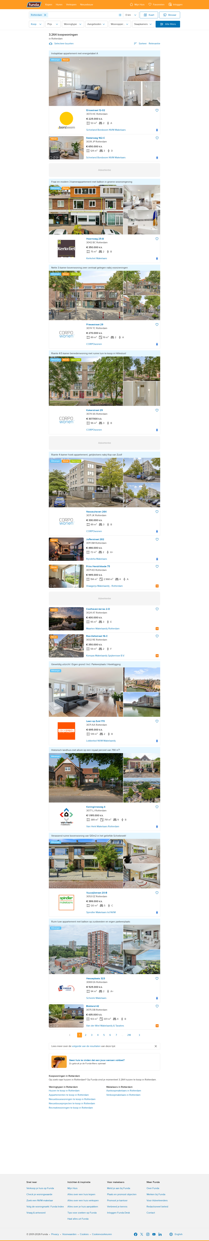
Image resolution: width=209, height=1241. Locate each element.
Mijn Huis (72, 1188)
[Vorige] (70, 1035)
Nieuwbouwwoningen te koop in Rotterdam (72, 1099)
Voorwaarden (69, 1234)
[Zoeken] (120, 15)
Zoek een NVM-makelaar (39, 1200)
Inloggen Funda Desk (118, 1212)
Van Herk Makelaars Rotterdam (102, 826)
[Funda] (34, 4)
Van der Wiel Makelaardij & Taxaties (105, 1025)
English (179, 1234)
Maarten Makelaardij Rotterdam (102, 628)
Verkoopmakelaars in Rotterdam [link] (123, 1094)
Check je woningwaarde (39, 1194)
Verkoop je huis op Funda (40, 1188)
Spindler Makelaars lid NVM (101, 912)
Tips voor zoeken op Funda (82, 1212)
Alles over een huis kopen (81, 1194)
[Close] (45, 15)
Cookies (84, 1234)
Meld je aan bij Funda (118, 1188)
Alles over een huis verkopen (83, 1200)
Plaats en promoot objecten (121, 1194)
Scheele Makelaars (96, 998)
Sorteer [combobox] (149, 43)
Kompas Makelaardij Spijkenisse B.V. (105, 655)
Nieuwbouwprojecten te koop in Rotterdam (72, 1103)
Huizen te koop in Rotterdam (64, 1090)
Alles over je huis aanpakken (82, 1206)
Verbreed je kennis (117, 1206)
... (122, 1035)
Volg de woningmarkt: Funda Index (45, 1206)
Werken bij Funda (156, 1194)
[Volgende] (139, 1035)
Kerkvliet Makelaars (96, 258)
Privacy (55, 1234)
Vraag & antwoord (35, 1212)
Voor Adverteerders (157, 1200)
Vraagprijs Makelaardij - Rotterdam (104, 585)
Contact (151, 1212)
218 (129, 1035)
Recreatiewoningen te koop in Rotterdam (71, 1107)
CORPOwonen (94, 344)
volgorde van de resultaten (86, 1046)
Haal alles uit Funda (77, 1218)
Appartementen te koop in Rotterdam (69, 1094)
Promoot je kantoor (117, 1200)
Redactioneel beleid (157, 1206)
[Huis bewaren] (157, 110)
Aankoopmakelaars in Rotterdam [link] (123, 1090)
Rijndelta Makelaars (96, 558)
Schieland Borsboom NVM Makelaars (106, 129)
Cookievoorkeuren (102, 1234)
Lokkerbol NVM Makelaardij (101, 740)
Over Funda (153, 1188)
